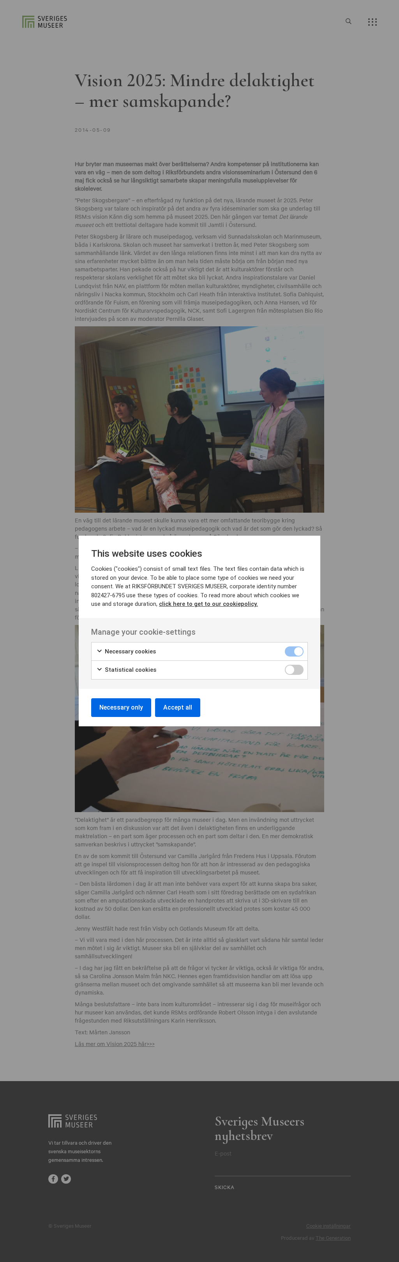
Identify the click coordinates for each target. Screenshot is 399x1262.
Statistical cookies (129, 669)
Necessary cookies (129, 651)
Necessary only (121, 707)
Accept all (177, 707)
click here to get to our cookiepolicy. (208, 603)
